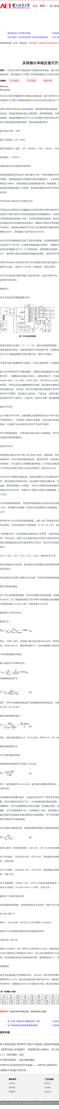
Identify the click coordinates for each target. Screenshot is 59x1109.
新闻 (42, 6)
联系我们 (12, 1087)
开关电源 (31, 80)
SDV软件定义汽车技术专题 (18, 33)
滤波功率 (47, 80)
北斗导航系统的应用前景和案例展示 (22, 1025)
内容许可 (47, 1083)
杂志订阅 (47, 1091)
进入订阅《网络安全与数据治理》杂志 (23, 1021)
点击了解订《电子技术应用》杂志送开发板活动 (27, 37)
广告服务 (47, 1087)
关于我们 (12, 1083)
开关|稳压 (14, 80)
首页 (35, 6)
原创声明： (5, 1011)
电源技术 (23, 42)
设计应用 (33, 42)
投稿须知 (12, 1091)
